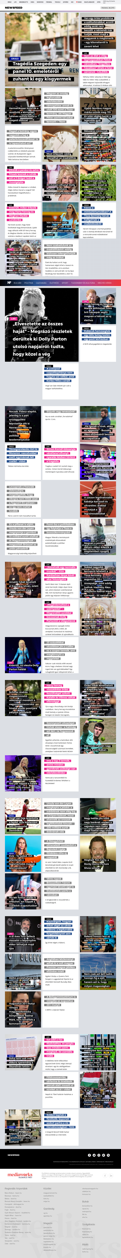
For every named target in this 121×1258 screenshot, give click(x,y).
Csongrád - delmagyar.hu (14, 1204)
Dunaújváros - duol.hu (13, 1207)
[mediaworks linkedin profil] (111, 1175)
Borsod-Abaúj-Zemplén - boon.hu (17, 1201)
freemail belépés (108, 8)
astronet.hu (47, 1227)
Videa (32, 2)
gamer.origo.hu (49, 1236)
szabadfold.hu (48, 1196)
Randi (80, 2)
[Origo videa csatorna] (103, 1155)
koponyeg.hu (87, 1232)
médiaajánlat (109, 1161)
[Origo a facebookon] (89, 1155)
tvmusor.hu (86, 1194)
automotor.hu (48, 1230)
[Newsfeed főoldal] (13, 1155)
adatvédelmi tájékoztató (60, 1161)
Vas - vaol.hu (9, 1238)
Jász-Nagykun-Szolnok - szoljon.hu (18, 1221)
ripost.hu (85, 1209)
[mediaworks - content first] (20, 1176)
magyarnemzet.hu (50, 1193)
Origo (9, 2)
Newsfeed (40, 2)
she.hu (84, 1217)
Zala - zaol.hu (10, 1244)
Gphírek (65, 2)
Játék (98, 2)
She (72, 2)
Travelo (57, 2)
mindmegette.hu (49, 1244)
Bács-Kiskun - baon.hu (13, 1193)
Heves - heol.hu (11, 1218)
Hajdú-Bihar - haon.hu (13, 1215)
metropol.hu (86, 1211)
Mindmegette (23, 2)
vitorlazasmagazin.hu (90, 1188)
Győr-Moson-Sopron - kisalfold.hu (17, 1213)
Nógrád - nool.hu (11, 1227)
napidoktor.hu (48, 1241)
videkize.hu (86, 1191)
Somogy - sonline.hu (12, 1229)
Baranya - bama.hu (12, 1196)
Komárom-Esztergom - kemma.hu (17, 1224)
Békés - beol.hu (10, 1199)
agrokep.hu (47, 1216)
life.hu (84, 1214)
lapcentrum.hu (87, 1237)
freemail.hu (86, 1229)
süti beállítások (90, 1161)
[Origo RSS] (108, 1155)
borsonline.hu (87, 1206)
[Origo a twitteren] (94, 1155)
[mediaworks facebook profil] (105, 1175)
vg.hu (45, 1213)
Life (15, 2)
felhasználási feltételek (77, 1161)
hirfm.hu (85, 1252)
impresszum (100, 1161)
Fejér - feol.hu (10, 1210)
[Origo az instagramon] (98, 1155)
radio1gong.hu (87, 1249)
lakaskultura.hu (49, 1233)
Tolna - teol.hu (10, 1235)
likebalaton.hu (48, 1239)
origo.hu (46, 1201)
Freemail (49, 2)
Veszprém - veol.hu (12, 1241)
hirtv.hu (46, 1199)
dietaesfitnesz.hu (49, 1250)
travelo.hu (47, 1247)
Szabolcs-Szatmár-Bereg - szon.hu (18, 1232)
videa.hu (85, 1234)
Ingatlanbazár (89, 2)
